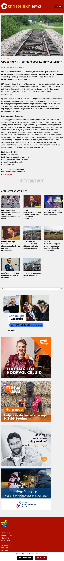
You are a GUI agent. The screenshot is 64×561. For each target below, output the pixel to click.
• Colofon (4, 548)
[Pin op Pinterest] (35, 181)
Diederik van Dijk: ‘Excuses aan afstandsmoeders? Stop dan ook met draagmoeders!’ (10, 246)
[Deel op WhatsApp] (21, 181)
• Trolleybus (5, 541)
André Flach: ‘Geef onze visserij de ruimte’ (32, 274)
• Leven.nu (5, 538)
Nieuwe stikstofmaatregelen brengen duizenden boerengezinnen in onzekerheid (52, 246)
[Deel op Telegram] (42, 181)
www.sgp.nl (9, 174)
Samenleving (5, 59)
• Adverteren (5, 545)
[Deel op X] (28, 181)
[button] (58, 6)
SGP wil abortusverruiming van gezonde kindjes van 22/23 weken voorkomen (32, 214)
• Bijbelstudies (6, 535)
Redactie (21, 67)
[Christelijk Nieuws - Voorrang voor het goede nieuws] (22, 6)
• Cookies (4, 550)
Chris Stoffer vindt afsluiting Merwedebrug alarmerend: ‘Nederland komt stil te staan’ (10, 214)
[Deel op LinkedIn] (39, 181)
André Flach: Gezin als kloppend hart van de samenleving (10, 275)
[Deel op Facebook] (24, 181)
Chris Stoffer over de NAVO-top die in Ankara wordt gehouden (53, 212)
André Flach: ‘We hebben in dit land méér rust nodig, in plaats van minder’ (30, 245)
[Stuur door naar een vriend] (32, 181)
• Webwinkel (5, 533)
